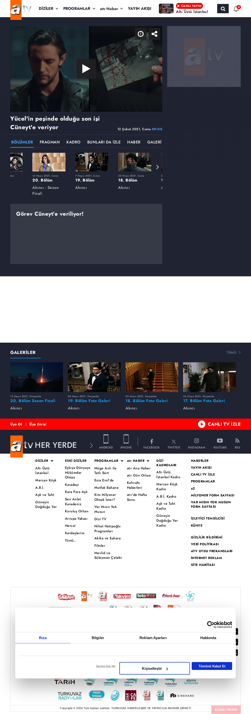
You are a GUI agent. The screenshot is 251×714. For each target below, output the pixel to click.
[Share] (243, 8)
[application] (125, 357)
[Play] (125, 357)
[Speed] (229, 8)
